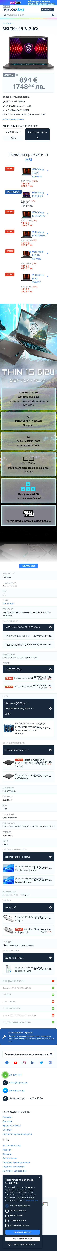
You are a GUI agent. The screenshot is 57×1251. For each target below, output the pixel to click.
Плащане (7, 1117)
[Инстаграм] (24, 1063)
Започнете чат (17, 1091)
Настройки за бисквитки (14, 1171)
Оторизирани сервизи (20, 1032)
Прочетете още (31, 1200)
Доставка (7, 1121)
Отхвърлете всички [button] (22, 1239)
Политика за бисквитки (14, 1167)
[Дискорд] (50, 1063)
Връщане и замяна (12, 1125)
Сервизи (7, 1130)
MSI (28, 160)
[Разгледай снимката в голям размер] (28, 53)
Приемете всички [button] (22, 1232)
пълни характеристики (12, 119)
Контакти (7, 1154)
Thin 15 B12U (8, 603)
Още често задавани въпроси (17, 1134)
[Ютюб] (15, 1063)
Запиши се (51, 1054)
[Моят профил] (52, 15)
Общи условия (10, 1158)
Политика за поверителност (16, 1162)
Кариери (7, 1150)
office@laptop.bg (18, 1083)
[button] (22, 1244)
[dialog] (22, 1211)
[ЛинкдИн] (32, 1063)
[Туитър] (41, 1063)
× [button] (39, 1178)
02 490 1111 (48, 9)
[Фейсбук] (7, 1063)
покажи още (28, 566)
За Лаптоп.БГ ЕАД (12, 1145)
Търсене (5, 15)
